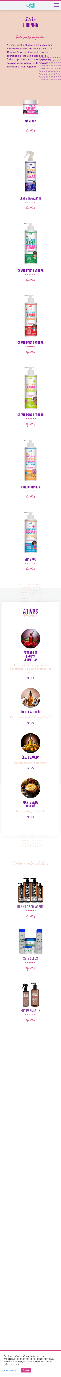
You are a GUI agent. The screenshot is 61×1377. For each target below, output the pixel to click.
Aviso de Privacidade (11, 1370)
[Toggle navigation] (56, 5)
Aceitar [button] (26, 1370)
